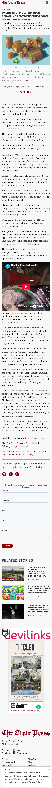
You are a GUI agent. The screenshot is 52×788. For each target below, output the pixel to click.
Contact (31, 765)
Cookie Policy (35, 781)
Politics (5, 759)
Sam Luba (34, 596)
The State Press (14, 443)
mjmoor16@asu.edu (33, 438)
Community (7, 9)
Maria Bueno (28, 81)
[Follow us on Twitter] (4, 474)
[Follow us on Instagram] (17, 474)
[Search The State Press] (43, 2)
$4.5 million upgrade (16, 249)
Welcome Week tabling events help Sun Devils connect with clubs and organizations (39, 589)
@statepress (14, 446)
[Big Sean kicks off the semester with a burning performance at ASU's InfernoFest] (13, 611)
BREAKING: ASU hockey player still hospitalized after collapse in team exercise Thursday (38, 571)
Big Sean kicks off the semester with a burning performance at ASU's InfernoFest (39, 608)
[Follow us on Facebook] (10, 474)
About (30, 762)
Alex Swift (34, 579)
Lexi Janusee (35, 615)
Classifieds (32, 759)
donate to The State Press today (17, 454)
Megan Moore (10, 86)
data (22, 155)
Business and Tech (10, 762)
